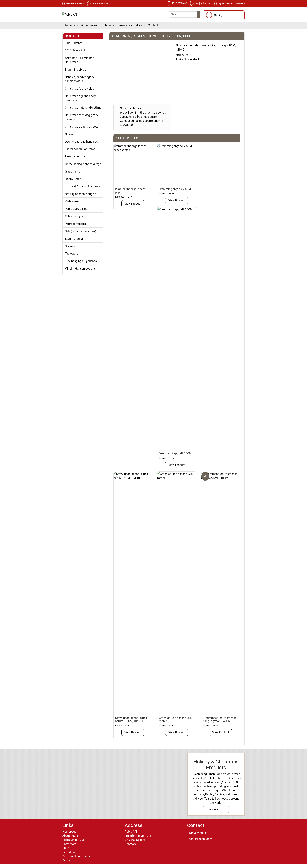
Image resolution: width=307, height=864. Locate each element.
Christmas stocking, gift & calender (81, 117)
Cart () (218, 15)
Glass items (72, 171)
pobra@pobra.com (201, 3)
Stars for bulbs (74, 238)
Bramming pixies (75, 69)
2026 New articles (76, 50)
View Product (132, 203)
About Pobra (89, 25)
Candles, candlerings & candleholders (79, 79)
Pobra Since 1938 (73, 839)
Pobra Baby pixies (76, 208)
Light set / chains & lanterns (82, 186)
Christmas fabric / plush (80, 88)
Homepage (71, 25)
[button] (198, 14)
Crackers (70, 134)
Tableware (71, 253)
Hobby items (73, 179)
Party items (72, 201)
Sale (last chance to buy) (80, 231)
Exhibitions (107, 25)
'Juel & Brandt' (74, 43)
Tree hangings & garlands (81, 261)
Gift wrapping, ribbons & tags (83, 164)
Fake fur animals (75, 156)
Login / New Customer (231, 3)
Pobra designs (74, 216)
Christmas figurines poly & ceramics (81, 98)
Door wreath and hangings (81, 141)
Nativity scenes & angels (80, 194)
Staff (65, 848)
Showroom (69, 844)
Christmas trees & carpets (81, 126)
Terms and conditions (131, 25)
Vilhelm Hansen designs (80, 268)
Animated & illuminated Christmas (79, 60)
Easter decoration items (80, 149)
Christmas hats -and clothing (83, 107)
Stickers (70, 246)
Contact (153, 25)
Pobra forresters (75, 223)
